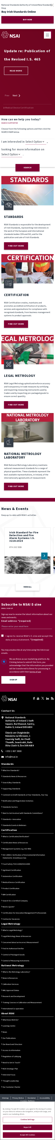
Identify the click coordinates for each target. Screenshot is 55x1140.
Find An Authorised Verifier (13, 948)
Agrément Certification (12, 870)
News (5, 1032)
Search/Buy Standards (12, 782)
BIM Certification (9, 894)
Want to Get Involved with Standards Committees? (23, 813)
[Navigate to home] (10, 34)
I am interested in (13, 142)
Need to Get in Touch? (11, 1062)
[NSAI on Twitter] (42, 699)
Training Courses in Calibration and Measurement (22, 1002)
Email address (9, 621)
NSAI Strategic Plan (10, 1068)
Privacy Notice (18, 1098)
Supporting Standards (11, 788)
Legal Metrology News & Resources (17, 936)
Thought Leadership (11, 1081)
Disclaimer (32, 1098)
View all (27, 587)
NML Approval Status (11, 990)
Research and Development (14, 996)
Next (15, 95)
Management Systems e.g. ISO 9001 (17, 849)
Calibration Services (11, 984)
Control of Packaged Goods (14, 954)
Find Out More (16, 246)
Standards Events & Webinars (14, 825)
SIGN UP (13, 679)
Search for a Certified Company (15, 901)
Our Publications (9, 1038)
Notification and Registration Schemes (18, 801)
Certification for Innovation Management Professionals (24, 913)
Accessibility (45, 1098)
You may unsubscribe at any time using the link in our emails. (25, 651)
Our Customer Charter (11, 1087)
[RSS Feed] (52, 699)
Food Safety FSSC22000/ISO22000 (16, 864)
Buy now (27, 19)
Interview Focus (9, 1074)
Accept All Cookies (27, 1135)
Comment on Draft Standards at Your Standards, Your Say (25, 795)
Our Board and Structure (12, 1044)
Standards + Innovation (12, 819)
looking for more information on (23, 149)
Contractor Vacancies (11, 919)
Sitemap (5, 1098)
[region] (27, 1120)
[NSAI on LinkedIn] (47, 699)
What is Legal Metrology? (13, 930)
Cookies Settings (27, 1101)
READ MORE (16, 70)
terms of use (35, 671)
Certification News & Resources (15, 842)
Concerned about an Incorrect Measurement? (21, 942)
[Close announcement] (52, 5)
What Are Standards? (11, 770)
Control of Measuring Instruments (16, 960)
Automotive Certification (12, 876)
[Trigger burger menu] (47, 35)
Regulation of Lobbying (12, 1056)
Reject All (27, 1127)
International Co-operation (13, 1008)
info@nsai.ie (11, 756)
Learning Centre (9, 1026)
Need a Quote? (9, 907)
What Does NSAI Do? (11, 1020)
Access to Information (11, 1050)
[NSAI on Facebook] (34, 699)
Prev (7, 95)
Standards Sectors (10, 807)
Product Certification (11, 888)
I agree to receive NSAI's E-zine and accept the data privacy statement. (29, 638)
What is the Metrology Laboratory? (16, 972)
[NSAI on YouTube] (38, 699)
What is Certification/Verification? (16, 836)
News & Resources (10, 978)
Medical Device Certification (14, 882)
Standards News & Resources (14, 776)
